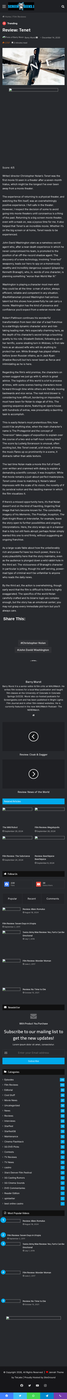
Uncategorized (12, 1105)
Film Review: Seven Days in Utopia (19, 923)
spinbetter (9, 1198)
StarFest (8, 1126)
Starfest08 (10, 1131)
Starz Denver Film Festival (18, 1172)
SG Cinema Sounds (14, 1183)
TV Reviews (10, 1157)
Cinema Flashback (14, 1141)
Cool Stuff (9, 1095)
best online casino (13, 1203)
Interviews (9, 1121)
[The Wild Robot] (17, 816)
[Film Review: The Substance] (17, 844)
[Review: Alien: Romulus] (11, 913)
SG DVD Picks (11, 1146)
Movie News (10, 1100)
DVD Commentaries (14, 1188)
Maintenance (11, 1136)
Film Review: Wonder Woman (37, 961)
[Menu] (4, 7)
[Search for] (63, 7)
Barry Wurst (30, 37)
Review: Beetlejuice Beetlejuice (44, 857)
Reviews (8, 1115)
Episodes (9, 1079)
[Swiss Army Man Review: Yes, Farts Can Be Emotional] (11, 944)
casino (7, 1167)
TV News (9, 1162)
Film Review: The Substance (16, 856)
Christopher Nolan (34, 643)
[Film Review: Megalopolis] (50, 816)
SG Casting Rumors (14, 1177)
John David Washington (34, 649)
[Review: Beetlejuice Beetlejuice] (50, 844)
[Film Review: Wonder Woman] (11, 972)
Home (7, 16)
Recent (32, 898)
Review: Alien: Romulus (34, 909)
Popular (12, 898)
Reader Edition (12, 1193)
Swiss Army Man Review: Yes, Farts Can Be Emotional (43, 934)
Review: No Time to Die (34, 989)
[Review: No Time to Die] (11, 994)
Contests (9, 1152)
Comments (53, 898)
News (7, 1110)
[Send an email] (37, 37)
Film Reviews (19, 16)
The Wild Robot (10, 827)
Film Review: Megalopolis (47, 827)
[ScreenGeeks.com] (21, 6)
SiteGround (49, 1377)
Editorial (8, 1090)
